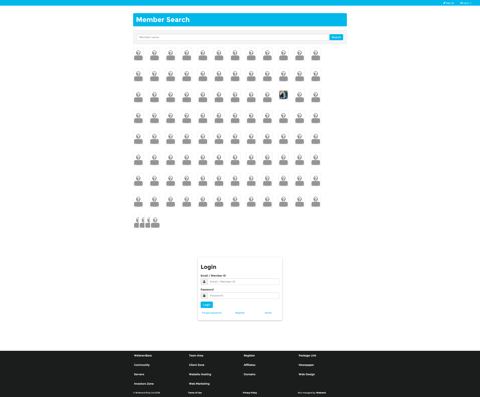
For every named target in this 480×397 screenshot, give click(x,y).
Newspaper (306, 365)
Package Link (307, 355)
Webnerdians (143, 355)
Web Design (307, 374)
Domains (249, 374)
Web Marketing (199, 383)
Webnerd (321, 392)
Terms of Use (195, 392)
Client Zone (196, 365)
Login (206, 304)
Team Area (196, 355)
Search (336, 37)
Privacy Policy (250, 392)
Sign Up (450, 3)
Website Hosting (200, 374)
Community (142, 365)
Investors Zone (144, 383)
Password (207, 289)
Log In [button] (466, 3)
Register (249, 355)
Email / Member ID (213, 275)
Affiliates (249, 365)
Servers (139, 374)
